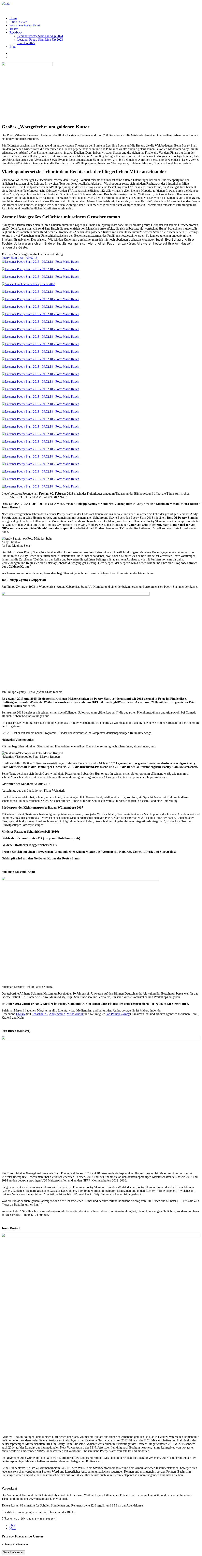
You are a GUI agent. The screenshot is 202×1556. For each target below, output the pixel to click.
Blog (12, 46)
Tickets (13, 29)
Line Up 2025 (26, 43)
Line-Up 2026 (18, 21)
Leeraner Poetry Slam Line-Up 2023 (40, 39)
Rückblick (15, 32)
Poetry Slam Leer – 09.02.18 (19, 257)
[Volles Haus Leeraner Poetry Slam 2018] (28, 284)
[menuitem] (104, 18)
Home (13, 18)
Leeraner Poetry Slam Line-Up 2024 (40, 36)
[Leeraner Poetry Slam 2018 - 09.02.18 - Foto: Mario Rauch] (40, 261)
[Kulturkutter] (101, 7)
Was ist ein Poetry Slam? (24, 25)
